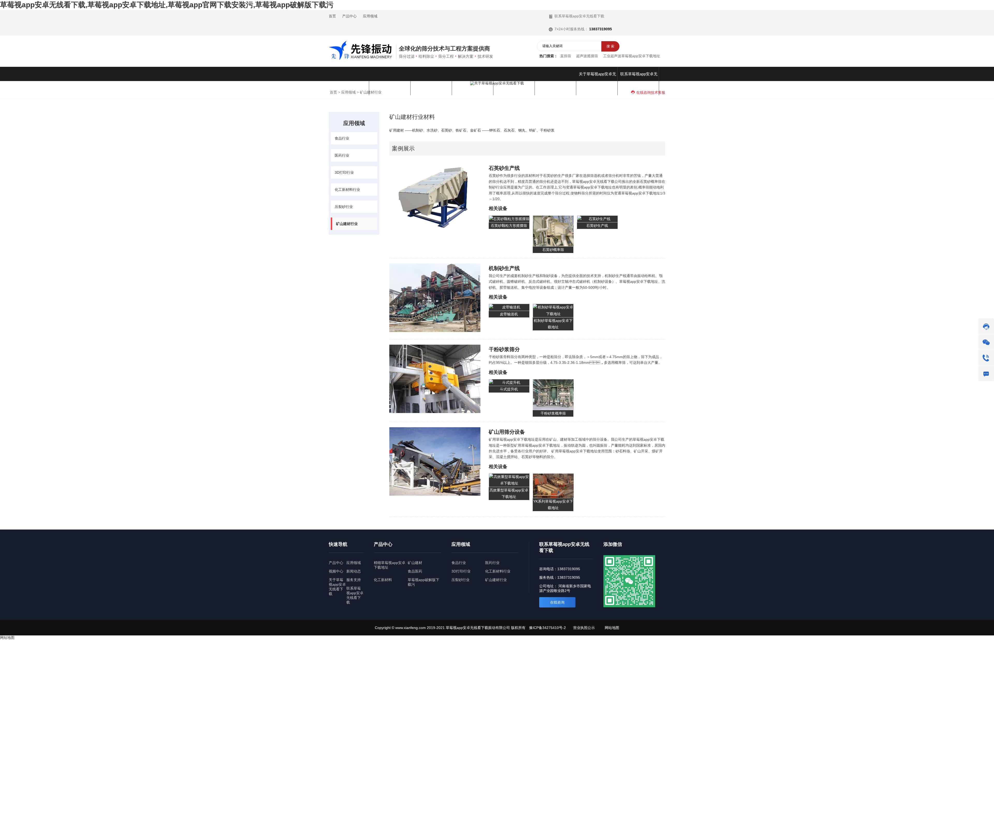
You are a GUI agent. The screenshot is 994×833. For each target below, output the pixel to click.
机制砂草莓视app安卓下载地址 (553, 323)
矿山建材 (415, 563)
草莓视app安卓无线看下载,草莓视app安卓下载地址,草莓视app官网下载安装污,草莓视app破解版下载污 (166, 5)
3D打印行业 (344, 172)
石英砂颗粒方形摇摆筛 (509, 225)
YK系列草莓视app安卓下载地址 (553, 504)
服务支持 (353, 580)
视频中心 (336, 571)
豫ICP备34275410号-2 (547, 628)
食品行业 (342, 138)
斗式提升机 (509, 389)
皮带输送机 (509, 314)
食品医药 (415, 571)
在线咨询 (557, 602)
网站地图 (612, 628)
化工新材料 (383, 580)
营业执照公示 (584, 628)
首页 (332, 16)
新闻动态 (353, 571)
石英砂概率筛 (553, 250)
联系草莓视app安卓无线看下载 (578, 16)
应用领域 (370, 16)
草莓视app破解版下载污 (423, 582)
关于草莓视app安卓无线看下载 (337, 587)
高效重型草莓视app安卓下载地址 (508, 493)
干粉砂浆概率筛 (553, 413)
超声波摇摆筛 (587, 56)
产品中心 (349, 16)
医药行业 (342, 155)
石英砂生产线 (597, 225)
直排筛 (565, 56)
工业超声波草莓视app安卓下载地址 (631, 56)
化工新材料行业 (347, 189)
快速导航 (338, 544)
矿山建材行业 (347, 224)
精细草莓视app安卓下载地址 (389, 565)
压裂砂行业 (344, 207)
